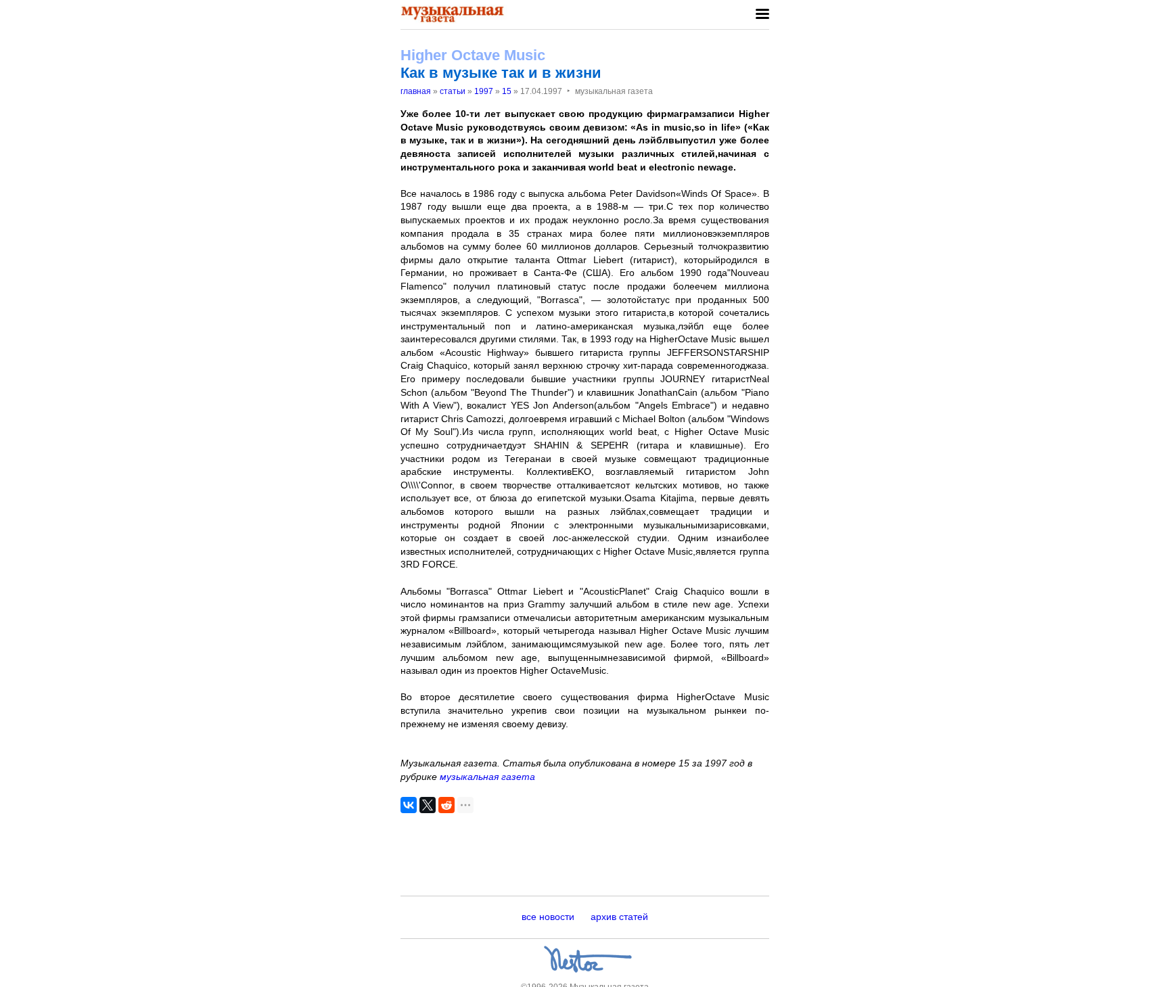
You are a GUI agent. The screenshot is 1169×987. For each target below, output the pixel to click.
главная (415, 91)
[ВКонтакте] (408, 805)
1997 (483, 91)
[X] (427, 805)
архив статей (619, 916)
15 (506, 91)
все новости (548, 916)
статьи (452, 91)
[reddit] (446, 805)
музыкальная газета (487, 776)
